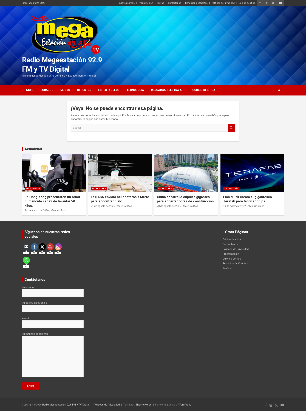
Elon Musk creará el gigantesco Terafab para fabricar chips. (247, 199)
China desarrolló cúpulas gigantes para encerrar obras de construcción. (186, 199)
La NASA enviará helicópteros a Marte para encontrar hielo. (120, 199)
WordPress (184, 404)
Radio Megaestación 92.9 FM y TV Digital (66, 404)
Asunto (26, 318)
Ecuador (47, 90)
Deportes (84, 90)
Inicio (29, 90)
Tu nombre (28, 287)
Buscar (231, 128)
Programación (146, 3)
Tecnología (135, 90)
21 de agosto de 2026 (103, 206)
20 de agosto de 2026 (169, 206)
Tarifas (160, 3)
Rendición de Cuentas (196, 3)
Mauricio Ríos (58, 210)
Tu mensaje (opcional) (35, 334)
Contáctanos (174, 3)
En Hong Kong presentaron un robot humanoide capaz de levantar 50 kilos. (52, 201)
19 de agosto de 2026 (235, 206)
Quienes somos (126, 3)
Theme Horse (144, 404)
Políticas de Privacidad (223, 3)
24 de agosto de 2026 (37, 210)
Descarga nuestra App (168, 90)
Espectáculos (109, 90)
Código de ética (247, 3)
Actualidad (33, 149)
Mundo (65, 90)
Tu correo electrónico (34, 302)
